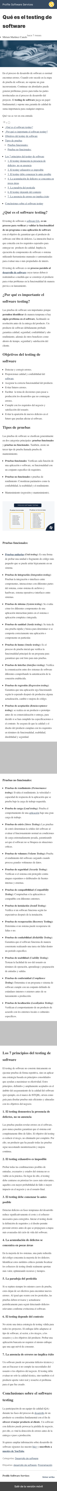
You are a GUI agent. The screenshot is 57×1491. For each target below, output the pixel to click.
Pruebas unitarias (14, 554)
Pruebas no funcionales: (19, 149)
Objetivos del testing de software (21, 136)
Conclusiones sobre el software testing (24, 203)
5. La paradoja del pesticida (21, 187)
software (9, 378)
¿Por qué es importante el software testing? (26, 131)
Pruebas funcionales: (18, 145)
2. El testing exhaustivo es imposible (26, 169)
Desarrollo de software (26, 1458)
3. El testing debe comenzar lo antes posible (29, 174)
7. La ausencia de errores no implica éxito (28, 196)
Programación (45, 1465)
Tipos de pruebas (13, 140)
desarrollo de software (25, 1465)
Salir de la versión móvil (28, 1486)
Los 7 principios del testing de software (24, 156)
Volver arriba (48, 1477)
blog (34, 1446)
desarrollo (39, 1413)
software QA (33, 221)
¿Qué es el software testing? (19, 127)
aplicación (34, 812)
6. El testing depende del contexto (24, 192)
